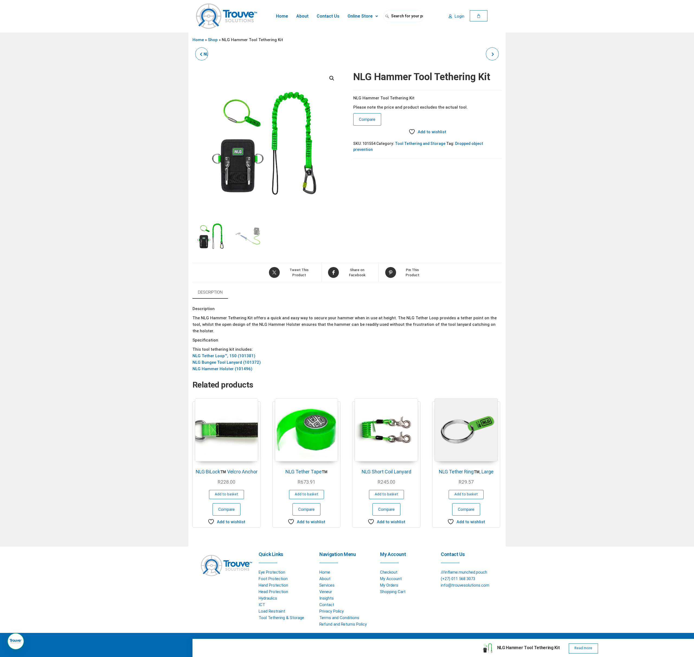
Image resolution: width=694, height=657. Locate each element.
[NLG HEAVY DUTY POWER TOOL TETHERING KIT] (492, 53)
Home (282, 16)
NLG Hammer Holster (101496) (222, 368)
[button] (363, 16)
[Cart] (478, 15)
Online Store (360, 16)
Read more (583, 648)
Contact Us (328, 16)
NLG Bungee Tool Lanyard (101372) (226, 362)
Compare (367, 119)
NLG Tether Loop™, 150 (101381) (223, 355)
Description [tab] (210, 292)
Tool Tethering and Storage (420, 143)
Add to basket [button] (226, 494)
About (302, 16)
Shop (213, 39)
